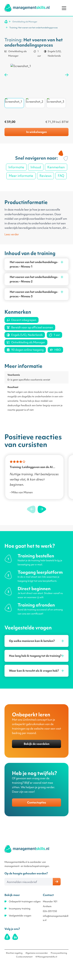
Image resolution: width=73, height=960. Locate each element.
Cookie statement (24, 956)
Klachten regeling (14, 953)
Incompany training (19, 908)
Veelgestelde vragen (20, 915)
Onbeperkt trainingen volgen (25, 901)
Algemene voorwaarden (36, 953)
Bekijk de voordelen (36, 744)
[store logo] (26, 7)
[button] (41, 509)
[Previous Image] (6, 74)
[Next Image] (67, 74)
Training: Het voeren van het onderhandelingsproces (33, 27)
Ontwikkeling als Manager (24, 21)
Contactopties (36, 802)
